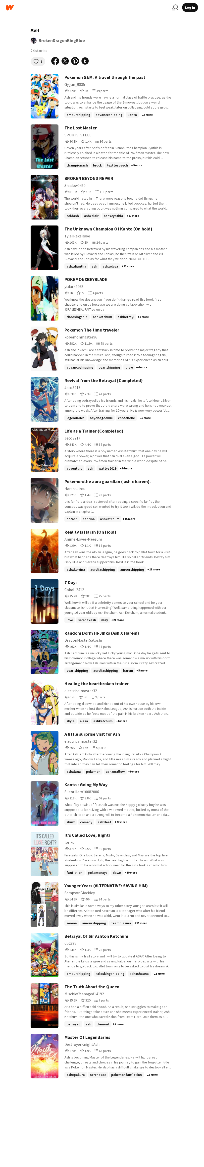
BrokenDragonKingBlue (62, 40)
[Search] (175, 7)
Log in (190, 7)
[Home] (87, 7)
